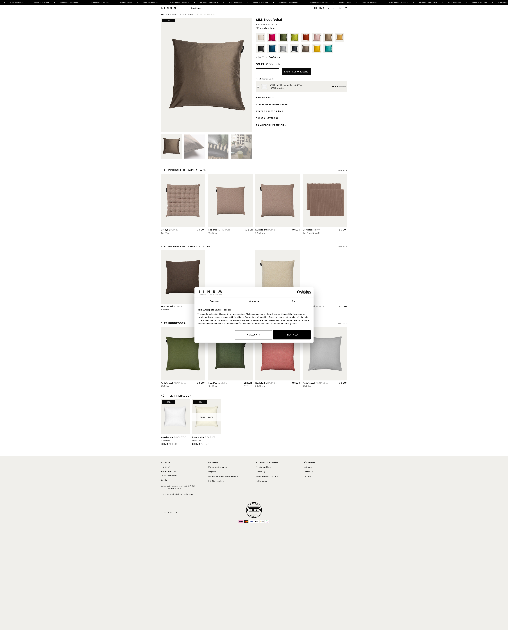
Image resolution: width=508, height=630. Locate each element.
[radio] (260, 37)
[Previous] (166, 74)
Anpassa (252, 335)
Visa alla (342, 170)
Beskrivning (264, 97)
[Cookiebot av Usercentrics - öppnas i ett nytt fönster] (299, 292)
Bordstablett (312, 230)
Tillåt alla (291, 335)
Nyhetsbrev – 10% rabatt (60, 2)
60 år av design (7, 2)
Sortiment (196, 8)
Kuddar (172, 14)
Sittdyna (170, 230)
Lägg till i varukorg (296, 72)
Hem (163, 14)
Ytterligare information (272, 104)
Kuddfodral (187, 14)
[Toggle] (273, 97)
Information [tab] (254, 301)
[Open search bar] (329, 8)
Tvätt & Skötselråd (268, 111)
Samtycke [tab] (214, 301)
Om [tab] (293, 301)
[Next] (246, 74)
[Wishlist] (340, 8)
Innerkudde (173, 437)
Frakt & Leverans (267, 118)
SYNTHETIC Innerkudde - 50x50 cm (286, 85)
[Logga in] (334, 8)
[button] (319, 8)
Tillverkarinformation (271, 125)
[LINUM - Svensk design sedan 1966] (169, 8)
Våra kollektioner (32, 2)
